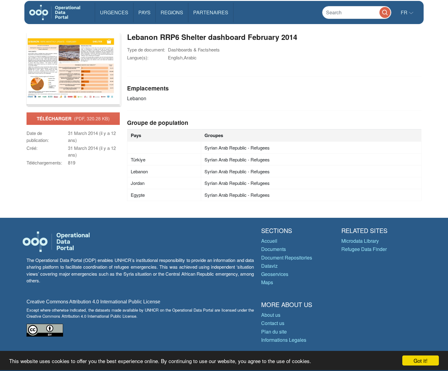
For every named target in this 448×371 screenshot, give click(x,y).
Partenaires (210, 12)
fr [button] (405, 12)
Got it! (421, 360)
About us (270, 314)
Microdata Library (360, 240)
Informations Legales (283, 339)
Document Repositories (286, 257)
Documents (273, 249)
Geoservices (274, 273)
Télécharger (73, 118)
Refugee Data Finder (364, 249)
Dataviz (269, 265)
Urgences (114, 12)
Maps (267, 282)
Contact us (272, 323)
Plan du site (274, 331)
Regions (172, 12)
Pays (144, 12)
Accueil (269, 240)
